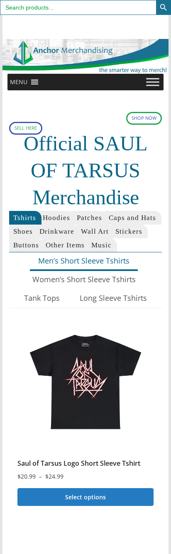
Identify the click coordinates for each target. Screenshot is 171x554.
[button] (18, 82)
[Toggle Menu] (152, 82)
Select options (85, 497)
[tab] (25, 218)
